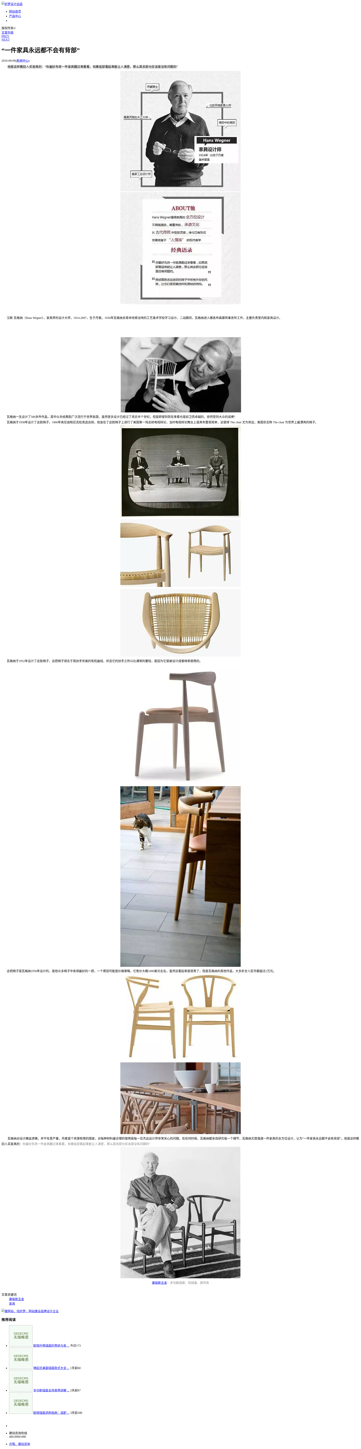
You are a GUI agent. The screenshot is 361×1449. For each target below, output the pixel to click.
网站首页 (15, 11)
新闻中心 (15, 20)
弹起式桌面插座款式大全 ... (51, 1368)
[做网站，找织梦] (30, 1311)
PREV (5, 36)
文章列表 (8, 32)
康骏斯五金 (159, 1282)
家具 (12, 1303)
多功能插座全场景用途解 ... (51, 1390)
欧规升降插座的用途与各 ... (51, 1345)
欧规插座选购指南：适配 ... (51, 1412)
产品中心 (15, 16)
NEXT (6, 39)
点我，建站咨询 (19, 1444)
